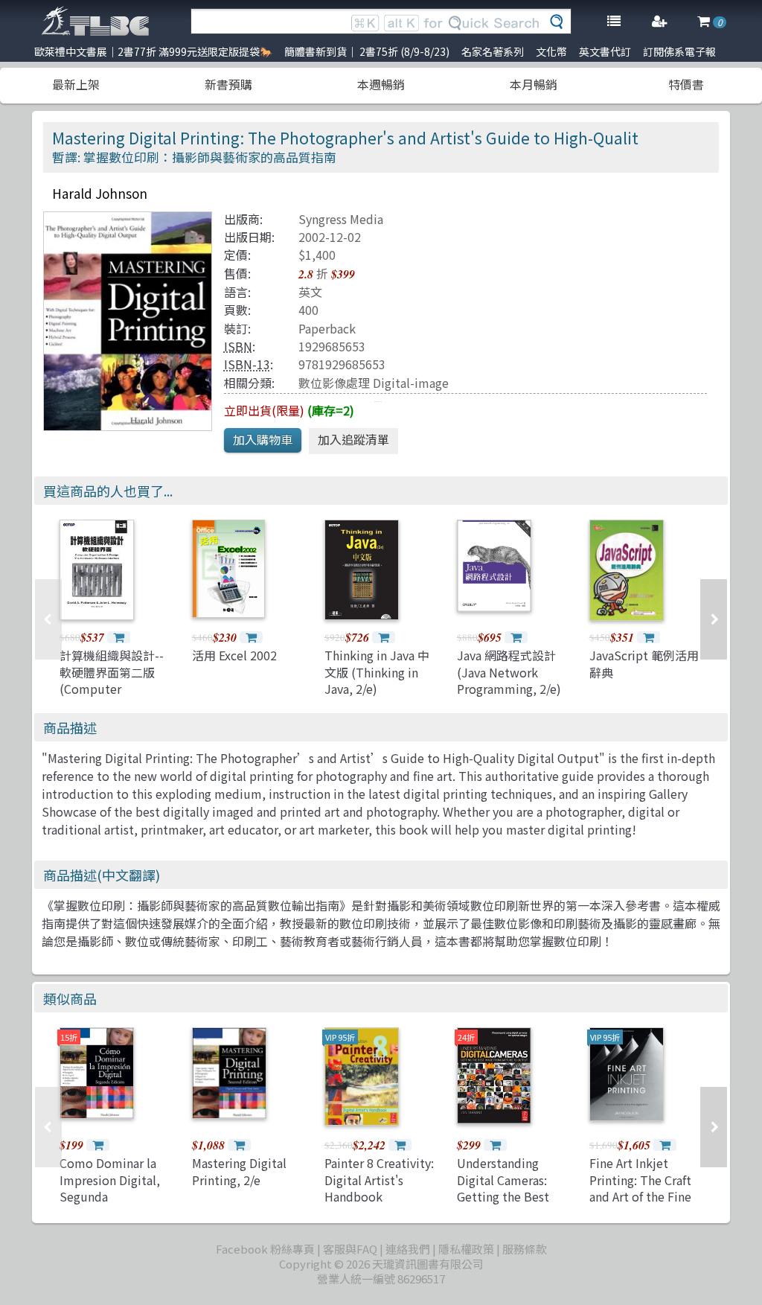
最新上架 (76, 84)
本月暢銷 (533, 84)
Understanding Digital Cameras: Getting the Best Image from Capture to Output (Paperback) (513, 1204)
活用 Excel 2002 (234, 655)
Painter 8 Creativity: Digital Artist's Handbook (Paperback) (379, 1188)
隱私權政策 (466, 1249)
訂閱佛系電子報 (679, 51)
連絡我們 (407, 1249)
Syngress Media (340, 219)
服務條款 (524, 1249)
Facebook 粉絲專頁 (265, 1249)
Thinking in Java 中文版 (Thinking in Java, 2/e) (376, 672)
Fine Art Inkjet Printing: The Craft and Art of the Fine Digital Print (640, 1188)
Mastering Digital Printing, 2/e (239, 1171)
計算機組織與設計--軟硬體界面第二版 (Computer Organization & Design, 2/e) (112, 688)
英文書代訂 (605, 51)
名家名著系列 (492, 51)
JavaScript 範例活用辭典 (644, 663)
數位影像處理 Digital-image (373, 383)
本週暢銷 (381, 84)
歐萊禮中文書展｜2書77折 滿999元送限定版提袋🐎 (153, 51)
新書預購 (228, 84)
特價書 (686, 84)
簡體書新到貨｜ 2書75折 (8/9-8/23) (366, 51)
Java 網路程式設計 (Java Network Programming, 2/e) (509, 672)
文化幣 (551, 51)
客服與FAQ (350, 1249)
